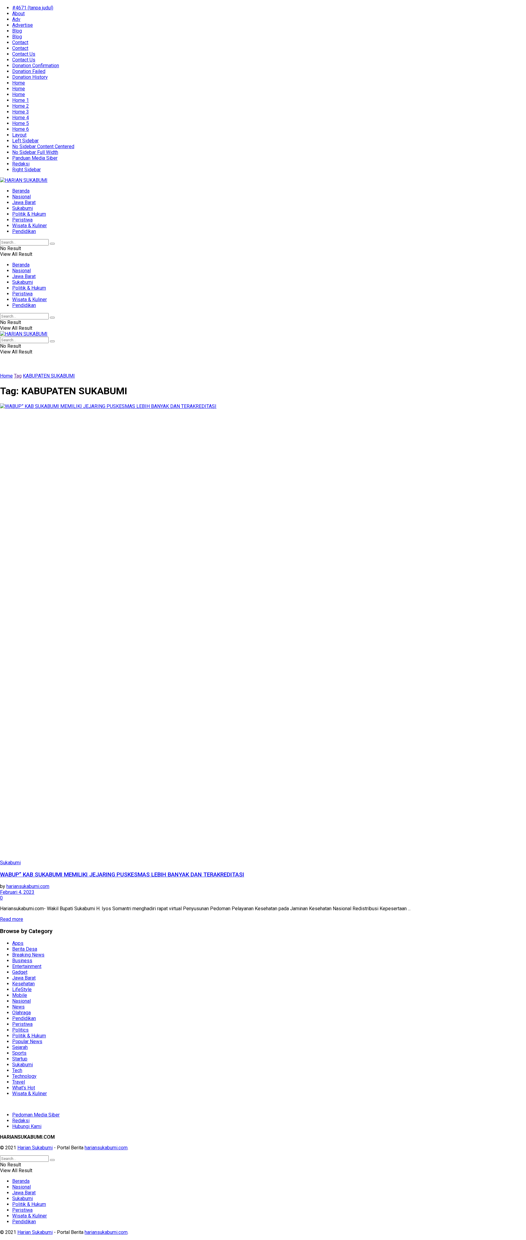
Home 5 (20, 123)
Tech (17, 1070)
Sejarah (20, 1047)
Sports (19, 1053)
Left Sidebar (25, 141)
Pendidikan (24, 231)
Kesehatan (23, 984)
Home (18, 83)
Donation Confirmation (35, 65)
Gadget (19, 972)
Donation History (30, 77)
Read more (11, 919)
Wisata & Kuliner (29, 225)
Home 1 (20, 100)
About (18, 13)
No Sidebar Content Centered (43, 146)
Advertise (22, 25)
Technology (24, 1076)
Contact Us (23, 54)
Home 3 (20, 112)
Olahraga (21, 1012)
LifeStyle (22, 989)
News (18, 1007)
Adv (16, 19)
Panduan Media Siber (35, 158)
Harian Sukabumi (35, 1148)
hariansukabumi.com (27, 886)
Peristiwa (22, 220)
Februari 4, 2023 (17, 892)
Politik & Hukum (29, 214)
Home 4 (20, 117)
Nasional (21, 197)
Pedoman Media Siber (36, 1115)
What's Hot (23, 1088)
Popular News (27, 1041)
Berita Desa (24, 949)
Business (22, 960)
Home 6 (20, 129)
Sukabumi (22, 208)
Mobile (19, 995)
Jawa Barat (24, 202)
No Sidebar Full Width (35, 152)
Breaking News (28, 955)
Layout (19, 135)
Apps (17, 943)
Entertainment (26, 966)
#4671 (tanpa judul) (32, 8)
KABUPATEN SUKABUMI (49, 376)
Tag (18, 376)
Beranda (21, 191)
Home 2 (20, 106)
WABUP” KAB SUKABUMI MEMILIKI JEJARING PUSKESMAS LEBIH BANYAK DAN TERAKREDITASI (122, 874)
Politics (20, 1030)
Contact (20, 42)
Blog (17, 31)
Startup (19, 1059)
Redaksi (21, 164)
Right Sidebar (26, 169)
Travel (18, 1082)
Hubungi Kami (26, 1126)
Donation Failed (28, 71)
